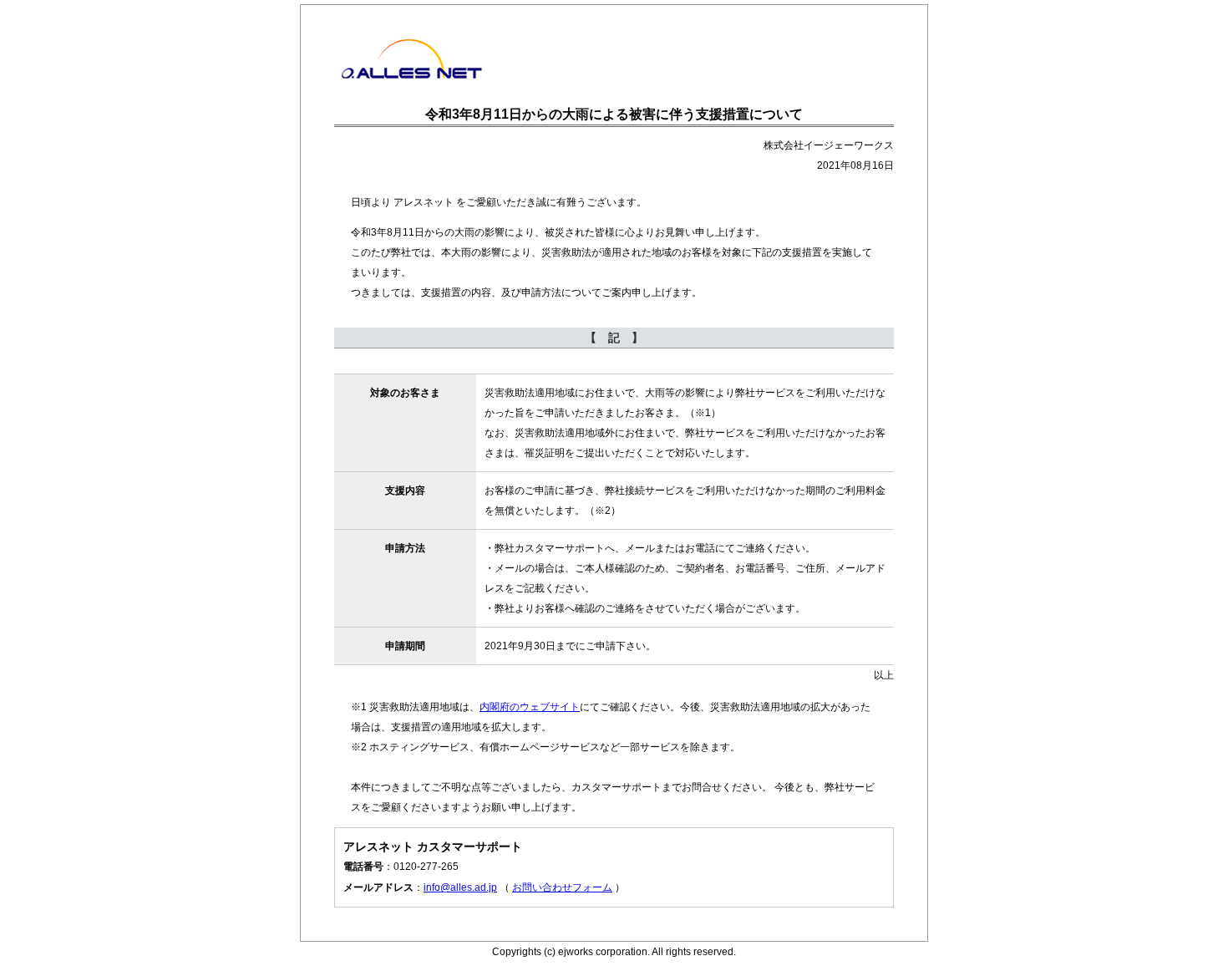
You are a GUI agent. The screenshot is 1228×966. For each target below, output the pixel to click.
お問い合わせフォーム (562, 887)
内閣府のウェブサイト (530, 707)
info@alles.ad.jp (460, 887)
